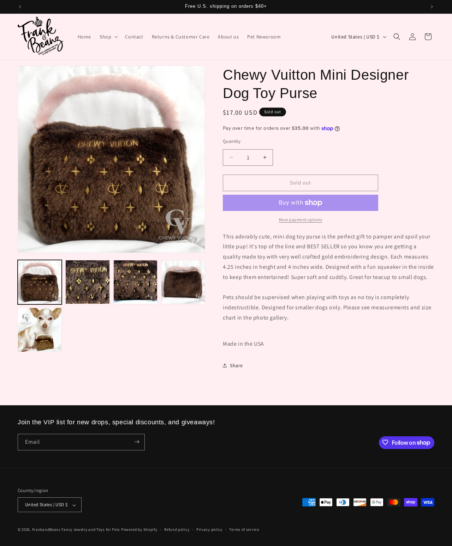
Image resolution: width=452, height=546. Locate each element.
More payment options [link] (300, 219)
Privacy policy (209, 529)
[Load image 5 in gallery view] (40, 330)
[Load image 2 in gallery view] (87, 282)
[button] (108, 36)
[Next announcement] (432, 6)
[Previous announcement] (20, 6)
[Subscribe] (136, 441)
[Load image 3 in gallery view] (135, 282)
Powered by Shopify (139, 529)
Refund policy (176, 529)
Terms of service (244, 529)
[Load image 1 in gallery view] (40, 282)
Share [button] (236, 365)
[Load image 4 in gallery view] (183, 282)
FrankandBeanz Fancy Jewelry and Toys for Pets (76, 529)
